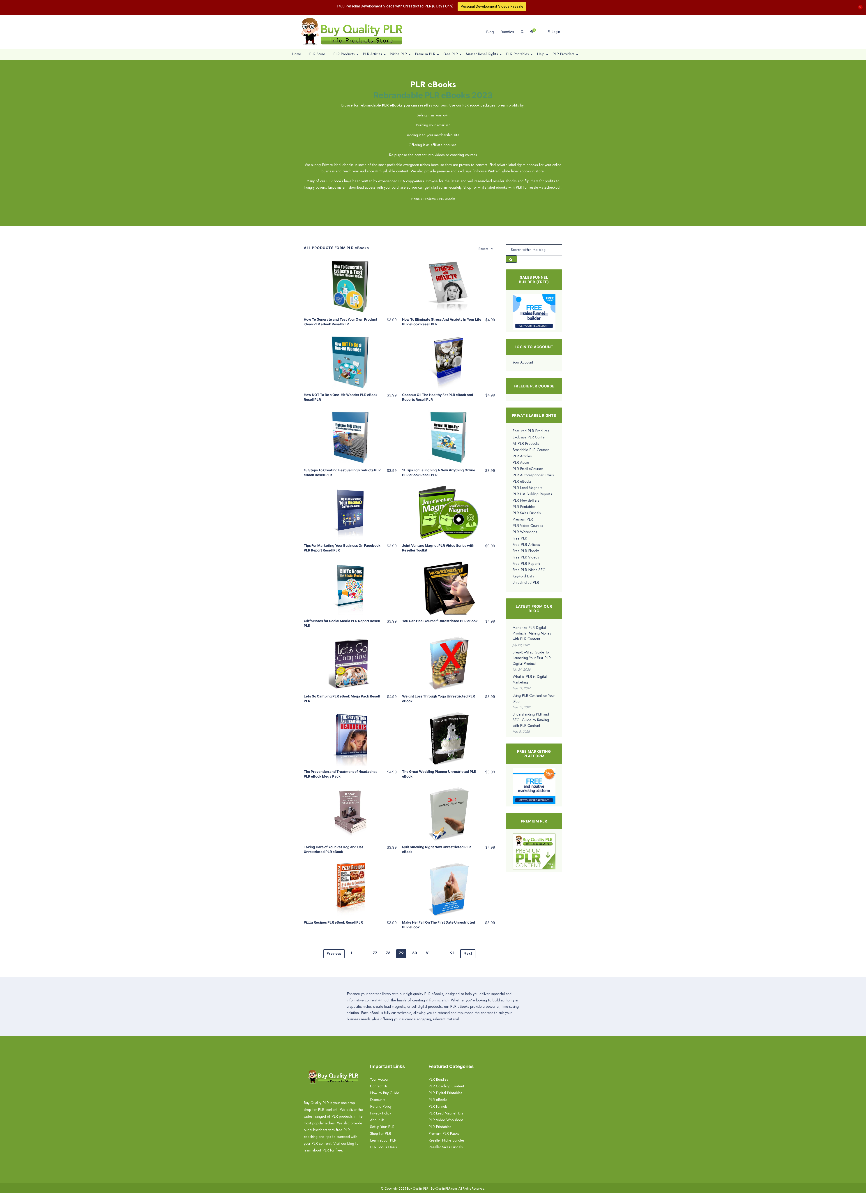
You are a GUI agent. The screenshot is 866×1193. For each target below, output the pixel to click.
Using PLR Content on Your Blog (534, 698)
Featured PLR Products (531, 430)
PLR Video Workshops (445, 1120)
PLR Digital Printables (445, 1093)
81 (428, 953)
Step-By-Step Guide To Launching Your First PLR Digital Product (532, 658)
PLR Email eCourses (528, 468)
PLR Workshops (525, 532)
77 (375, 953)
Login (555, 31)
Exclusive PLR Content (530, 437)
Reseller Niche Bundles (446, 1140)
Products (429, 199)
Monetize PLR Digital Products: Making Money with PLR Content (532, 633)
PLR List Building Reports (532, 494)
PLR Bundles (438, 1079)
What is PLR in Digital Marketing (530, 679)
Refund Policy (381, 1106)
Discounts (377, 1099)
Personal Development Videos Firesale (492, 6)
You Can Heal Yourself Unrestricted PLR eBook (440, 621)
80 (414, 953)
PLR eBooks (522, 481)
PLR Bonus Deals (383, 1147)
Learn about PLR (383, 1140)
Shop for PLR (380, 1133)
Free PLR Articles (526, 544)
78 (388, 953)
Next (467, 953)
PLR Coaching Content (446, 1086)
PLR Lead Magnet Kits (445, 1113)
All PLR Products (526, 443)
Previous (334, 953)
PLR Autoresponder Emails (533, 475)
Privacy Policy (380, 1113)
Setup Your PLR (382, 1126)
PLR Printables (524, 506)
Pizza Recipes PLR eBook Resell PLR (333, 922)
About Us (377, 1120)
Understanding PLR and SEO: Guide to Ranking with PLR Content (531, 720)
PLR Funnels (437, 1106)
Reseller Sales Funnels (445, 1147)
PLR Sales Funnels (527, 513)
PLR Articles (522, 456)
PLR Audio (521, 462)
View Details (350, 282)
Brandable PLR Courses (531, 449)
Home (415, 199)
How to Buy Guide (384, 1093)
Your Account (523, 362)
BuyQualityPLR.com (444, 1188)
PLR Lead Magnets (527, 487)
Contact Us (378, 1086)
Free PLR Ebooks (526, 551)
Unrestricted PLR (526, 582)
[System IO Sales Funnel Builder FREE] (534, 311)
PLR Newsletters (526, 500)
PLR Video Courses (528, 525)
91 (452, 953)
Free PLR (520, 538)
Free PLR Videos (526, 557)
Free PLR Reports (527, 563)
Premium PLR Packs (443, 1133)
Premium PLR (523, 519)
